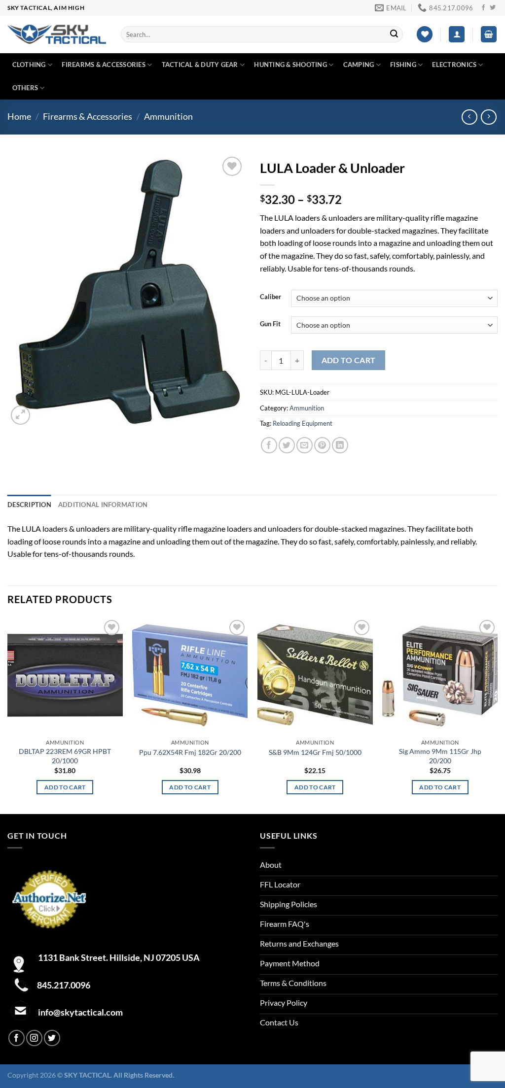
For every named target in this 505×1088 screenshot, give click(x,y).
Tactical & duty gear (200, 64)
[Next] (497, 714)
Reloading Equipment (302, 423)
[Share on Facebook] (269, 445)
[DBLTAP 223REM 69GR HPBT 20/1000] (65, 675)
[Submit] (394, 34)
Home (19, 116)
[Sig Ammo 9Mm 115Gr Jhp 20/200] (440, 675)
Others (25, 88)
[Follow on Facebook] (483, 7)
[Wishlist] (425, 34)
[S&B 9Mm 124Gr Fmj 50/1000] (315, 675)
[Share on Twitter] (287, 445)
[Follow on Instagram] (34, 1038)
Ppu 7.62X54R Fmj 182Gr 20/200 (190, 752)
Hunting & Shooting (290, 64)
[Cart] (489, 34)
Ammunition (168, 116)
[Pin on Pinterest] (322, 445)
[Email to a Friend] (304, 445)
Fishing (403, 64)
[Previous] (7, 714)
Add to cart (349, 360)
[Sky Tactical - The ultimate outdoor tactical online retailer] (56, 34)
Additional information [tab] (103, 505)
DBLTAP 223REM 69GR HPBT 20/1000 (65, 756)
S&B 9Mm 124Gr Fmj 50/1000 (315, 752)
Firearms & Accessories (103, 64)
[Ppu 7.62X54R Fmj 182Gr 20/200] (190, 675)
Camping (358, 64)
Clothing (29, 64)
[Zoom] (20, 415)
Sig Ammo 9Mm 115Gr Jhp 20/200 (440, 756)
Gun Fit (270, 324)
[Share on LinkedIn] (340, 445)
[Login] (457, 34)
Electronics (454, 64)
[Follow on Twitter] (493, 7)
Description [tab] (29, 505)
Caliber (270, 297)
